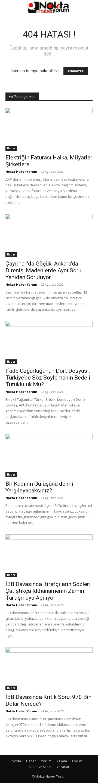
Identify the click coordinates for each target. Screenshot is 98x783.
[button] (9, 7)
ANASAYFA (76, 71)
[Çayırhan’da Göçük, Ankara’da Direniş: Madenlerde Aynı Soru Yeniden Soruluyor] (49, 235)
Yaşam (62, 761)
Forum (77, 761)
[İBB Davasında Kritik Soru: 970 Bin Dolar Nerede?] (49, 668)
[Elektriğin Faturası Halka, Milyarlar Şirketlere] (49, 129)
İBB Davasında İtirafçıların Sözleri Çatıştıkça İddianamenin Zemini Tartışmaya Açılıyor (48, 591)
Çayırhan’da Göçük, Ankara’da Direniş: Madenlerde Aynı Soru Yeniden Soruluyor (43, 270)
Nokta (16, 761)
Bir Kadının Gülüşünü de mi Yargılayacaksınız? (39, 487)
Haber (11, 148)
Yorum (46, 761)
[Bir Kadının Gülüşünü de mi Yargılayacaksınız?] (49, 455)
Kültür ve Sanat (40, 766)
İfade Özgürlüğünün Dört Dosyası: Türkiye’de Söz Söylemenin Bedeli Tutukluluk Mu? (47, 378)
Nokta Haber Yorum (21, 171)
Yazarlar (63, 766)
